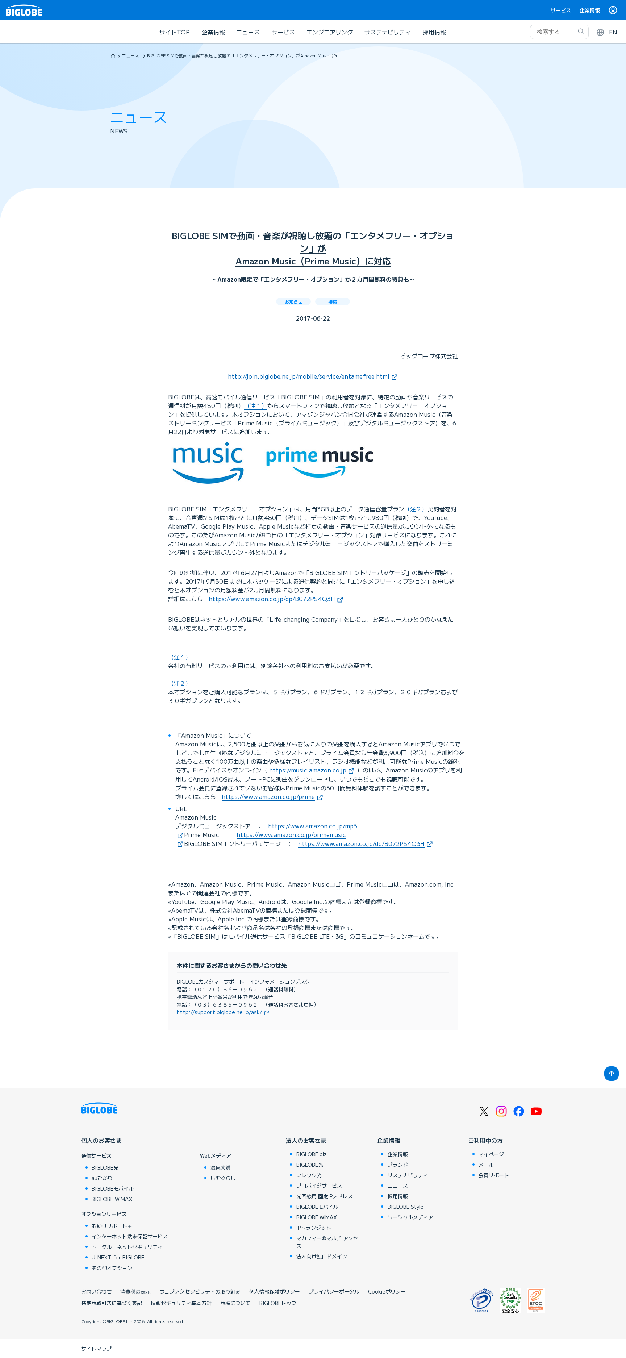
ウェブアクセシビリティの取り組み (200, 1291)
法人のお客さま (306, 1140)
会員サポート (494, 1175)
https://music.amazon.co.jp (307, 770)
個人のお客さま (101, 1140)
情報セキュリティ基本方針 (181, 1303)
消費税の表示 (135, 1291)
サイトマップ (96, 1348)
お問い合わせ (96, 1291)
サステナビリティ (387, 32)
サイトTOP (174, 32)
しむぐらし (223, 1178)
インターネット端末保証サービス (130, 1236)
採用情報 (434, 32)
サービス (561, 10)
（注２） (415, 508)
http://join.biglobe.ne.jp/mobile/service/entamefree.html (308, 376)
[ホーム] (113, 55)
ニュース (248, 32)
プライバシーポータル (334, 1291)
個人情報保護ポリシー (274, 1291)
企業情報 (590, 10)
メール (486, 1164)
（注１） (255, 405)
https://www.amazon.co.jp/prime (268, 796)
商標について (235, 1303)
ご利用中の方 (485, 1140)
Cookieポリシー (387, 1291)
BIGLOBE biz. (312, 1154)
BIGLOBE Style (405, 1206)
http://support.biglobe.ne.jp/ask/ (219, 1012)
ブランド (398, 1164)
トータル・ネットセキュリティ (127, 1246)
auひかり (102, 1178)
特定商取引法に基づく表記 (111, 1303)
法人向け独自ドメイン (321, 1256)
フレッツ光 (309, 1175)
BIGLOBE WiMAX (112, 1199)
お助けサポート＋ (112, 1225)
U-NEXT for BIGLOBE (118, 1257)
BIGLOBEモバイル (113, 1188)
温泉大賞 (220, 1167)
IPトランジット (313, 1227)
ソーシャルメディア (410, 1217)
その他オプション (112, 1267)
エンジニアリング (329, 32)
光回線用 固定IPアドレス (324, 1196)
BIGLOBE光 (105, 1167)
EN (613, 32)
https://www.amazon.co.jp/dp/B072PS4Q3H (272, 598)
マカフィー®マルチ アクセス (327, 1241)
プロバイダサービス (319, 1185)
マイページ (491, 1154)
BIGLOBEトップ (277, 1303)
